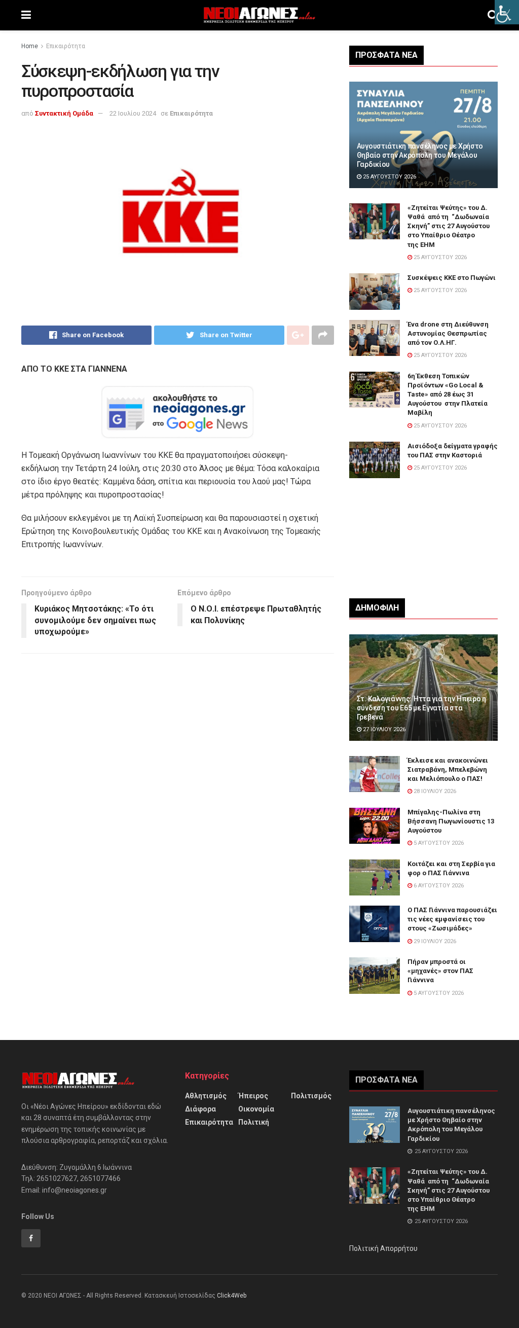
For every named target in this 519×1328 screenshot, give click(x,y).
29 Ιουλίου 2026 (434, 941)
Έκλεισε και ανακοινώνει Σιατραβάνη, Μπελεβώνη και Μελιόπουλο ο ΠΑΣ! (447, 769)
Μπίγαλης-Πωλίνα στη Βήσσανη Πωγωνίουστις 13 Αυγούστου (450, 821)
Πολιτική (253, 1122)
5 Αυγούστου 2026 (438, 843)
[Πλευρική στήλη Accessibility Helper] (507, 12)
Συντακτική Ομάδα (64, 113)
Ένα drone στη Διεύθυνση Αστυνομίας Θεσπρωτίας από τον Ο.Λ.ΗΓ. (448, 333)
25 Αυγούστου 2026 (388, 176)
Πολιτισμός (311, 1096)
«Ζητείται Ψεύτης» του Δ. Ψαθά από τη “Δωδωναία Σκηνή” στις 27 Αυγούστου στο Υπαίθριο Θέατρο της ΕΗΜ (448, 226)
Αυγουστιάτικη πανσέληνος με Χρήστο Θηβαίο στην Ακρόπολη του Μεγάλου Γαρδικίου (420, 155)
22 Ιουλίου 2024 (132, 113)
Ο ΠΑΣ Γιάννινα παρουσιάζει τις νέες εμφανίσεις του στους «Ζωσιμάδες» (452, 919)
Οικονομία (256, 1109)
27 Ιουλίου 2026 (383, 729)
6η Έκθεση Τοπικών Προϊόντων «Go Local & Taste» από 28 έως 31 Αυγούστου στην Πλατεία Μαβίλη (447, 394)
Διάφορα (200, 1109)
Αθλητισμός (206, 1096)
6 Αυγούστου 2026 (438, 885)
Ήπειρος (253, 1096)
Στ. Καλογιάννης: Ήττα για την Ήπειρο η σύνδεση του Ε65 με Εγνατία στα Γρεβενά (421, 708)
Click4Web (231, 1295)
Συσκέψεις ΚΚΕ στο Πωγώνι (451, 277)
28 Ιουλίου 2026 (434, 791)
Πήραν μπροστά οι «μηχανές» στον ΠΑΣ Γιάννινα (440, 971)
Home (29, 46)
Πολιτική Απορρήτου (383, 1248)
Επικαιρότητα (65, 46)
